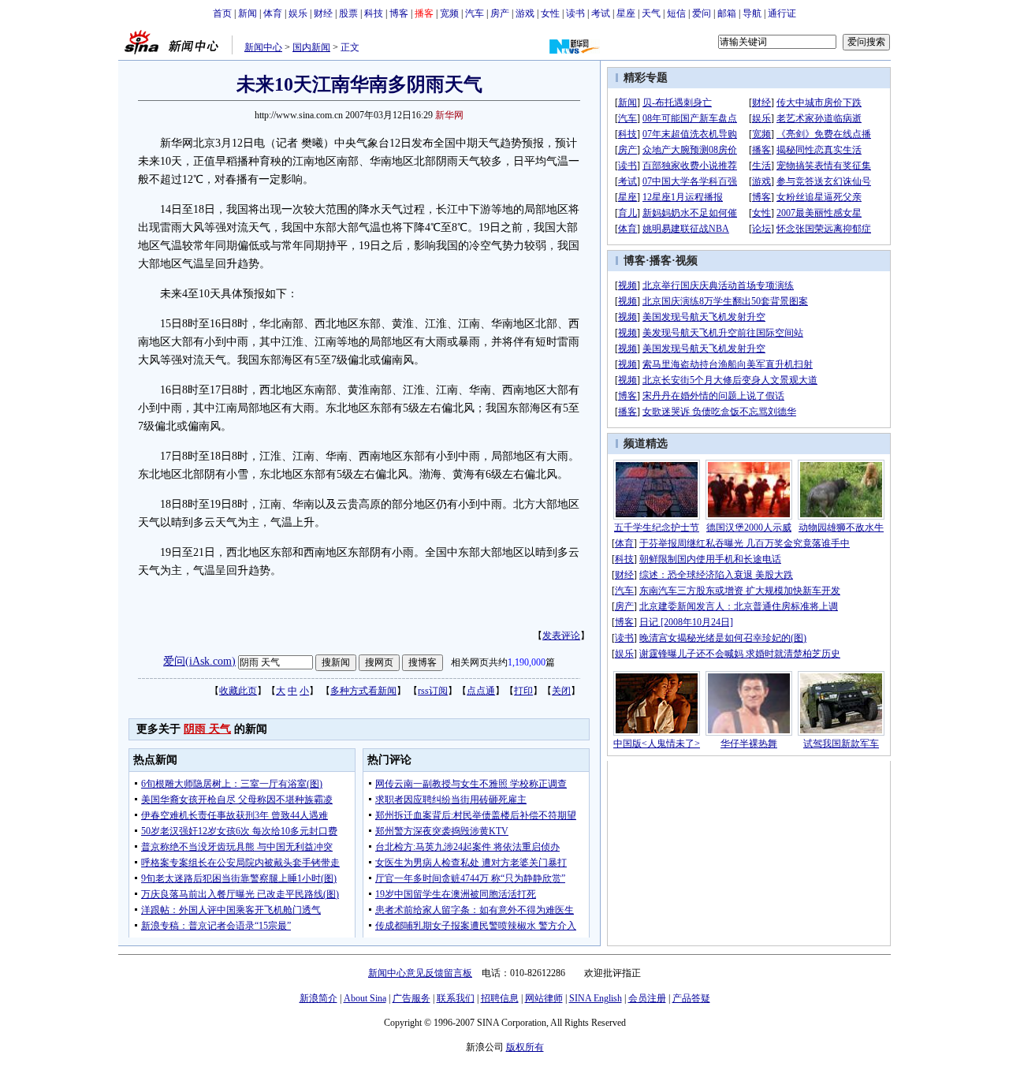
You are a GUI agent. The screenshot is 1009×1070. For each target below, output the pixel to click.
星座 (625, 13)
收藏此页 (238, 690)
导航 (752, 13)
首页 (222, 13)
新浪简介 (318, 998)
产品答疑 (691, 998)
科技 (373, 13)
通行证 (782, 13)
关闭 (561, 690)
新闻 (247, 13)
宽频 (449, 13)
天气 (651, 13)
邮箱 (726, 13)
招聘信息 (500, 998)
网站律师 (544, 998)
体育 (272, 13)
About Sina (365, 998)
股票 (348, 13)
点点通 (481, 690)
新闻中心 (263, 47)
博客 (398, 13)
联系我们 (456, 998)
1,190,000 (526, 662)
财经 (323, 13)
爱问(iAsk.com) (199, 661)
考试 (600, 13)
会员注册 (647, 998)
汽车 (474, 13)
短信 (676, 13)
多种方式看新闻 (363, 690)
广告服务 (411, 998)
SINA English (595, 998)
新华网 (449, 115)
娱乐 (298, 13)
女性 (550, 13)
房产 (499, 13)
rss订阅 (433, 690)
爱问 (701, 13)
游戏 (525, 13)
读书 (575, 13)
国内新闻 (311, 47)
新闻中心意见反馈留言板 (420, 973)
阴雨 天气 (207, 729)
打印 (523, 690)
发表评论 (561, 635)
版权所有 (525, 1047)
